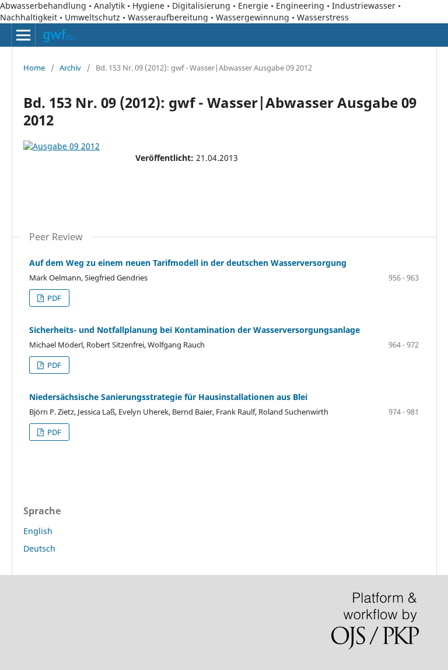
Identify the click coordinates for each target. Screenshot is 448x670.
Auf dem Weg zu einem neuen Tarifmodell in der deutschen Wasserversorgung (187, 262)
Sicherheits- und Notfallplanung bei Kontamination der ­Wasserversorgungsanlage (194, 329)
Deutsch (39, 548)
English (37, 530)
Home (34, 67)
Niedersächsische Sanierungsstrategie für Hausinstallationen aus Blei (168, 396)
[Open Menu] (23, 35)
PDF (53, 298)
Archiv (70, 67)
